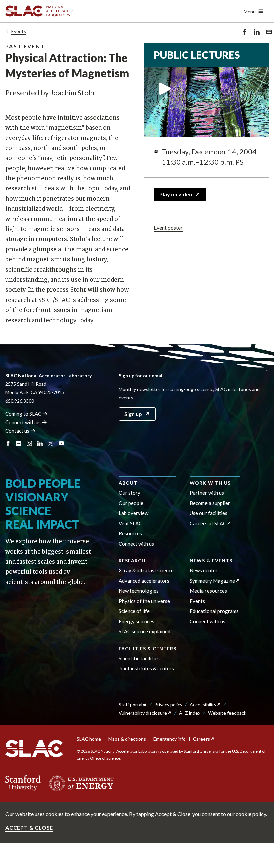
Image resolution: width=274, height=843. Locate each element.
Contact (17, 431)
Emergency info (169, 739)
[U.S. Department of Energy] (79, 783)
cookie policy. (251, 814)
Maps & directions (127, 739)
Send (267, 36)
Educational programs (214, 611)
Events (18, 31)
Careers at (208, 523)
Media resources (208, 591)
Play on (175, 194)
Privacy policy (168, 704)
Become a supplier (210, 503)
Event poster (168, 227)
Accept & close (29, 827)
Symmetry (212, 581)
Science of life (134, 611)
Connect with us (136, 544)
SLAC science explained (144, 631)
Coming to (23, 414)
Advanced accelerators (144, 581)
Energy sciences (136, 621)
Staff (130, 704)
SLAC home (89, 739)
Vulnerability (143, 713)
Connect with (23, 422)
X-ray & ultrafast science (146, 570)
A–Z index (189, 713)
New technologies (139, 591)
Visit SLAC (130, 523)
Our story (129, 493)
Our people (131, 503)
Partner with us (207, 493)
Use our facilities (208, 513)
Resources (130, 533)
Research (132, 560)
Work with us (210, 483)
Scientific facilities (139, 658)
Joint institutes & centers (146, 668)
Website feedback (227, 713)
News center (204, 570)
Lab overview (133, 513)
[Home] (34, 748)
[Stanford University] (23, 783)
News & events (211, 560)
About (128, 483)
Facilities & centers (147, 648)
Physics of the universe (144, 601)
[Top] (258, 683)
